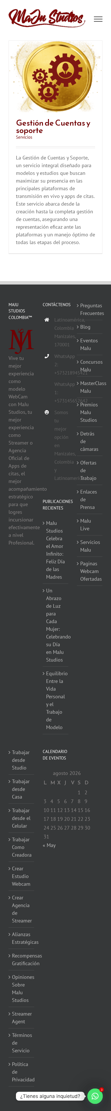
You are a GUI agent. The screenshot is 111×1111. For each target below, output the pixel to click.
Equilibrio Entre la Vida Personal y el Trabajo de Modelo (55, 700)
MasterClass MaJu (90, 387)
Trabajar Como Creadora (21, 847)
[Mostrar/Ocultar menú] (98, 19)
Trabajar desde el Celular (21, 818)
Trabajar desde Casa (21, 789)
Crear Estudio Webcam (21, 876)
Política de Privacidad (21, 1072)
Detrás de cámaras (89, 442)
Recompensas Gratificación (21, 960)
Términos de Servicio (21, 1043)
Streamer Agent (21, 1018)
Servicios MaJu (90, 546)
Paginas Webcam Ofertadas (90, 571)
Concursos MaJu (90, 366)
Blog (85, 327)
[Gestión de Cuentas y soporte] (55, 45)
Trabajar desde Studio (21, 760)
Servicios (24, 137)
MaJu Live (85, 525)
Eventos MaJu (89, 344)
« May (49, 845)
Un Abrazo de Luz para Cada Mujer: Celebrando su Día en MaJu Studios (55, 625)
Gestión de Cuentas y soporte (53, 126)
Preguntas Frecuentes (90, 309)
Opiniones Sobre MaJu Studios (21, 989)
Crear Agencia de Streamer (21, 909)
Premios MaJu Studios (89, 412)
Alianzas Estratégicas (21, 938)
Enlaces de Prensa (88, 500)
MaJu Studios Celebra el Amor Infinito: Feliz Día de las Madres (55, 550)
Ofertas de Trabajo (88, 471)
